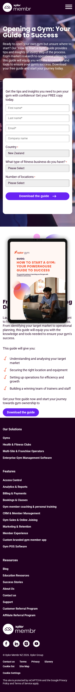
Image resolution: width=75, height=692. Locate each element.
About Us (8, 588)
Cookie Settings (11, 673)
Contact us (9, 595)
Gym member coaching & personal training (30, 506)
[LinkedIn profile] (16, 643)
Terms (23, 661)
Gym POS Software (15, 546)
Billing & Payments (14, 493)
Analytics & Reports (15, 486)
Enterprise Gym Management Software (27, 457)
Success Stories (13, 582)
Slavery (48, 661)
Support (8, 602)
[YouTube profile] (36, 643)
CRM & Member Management (21, 513)
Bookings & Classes (15, 500)
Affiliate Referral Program (19, 615)
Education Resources (16, 575)
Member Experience (15, 533)
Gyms (6, 438)
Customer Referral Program (20, 608)
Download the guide (21, 412)
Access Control (12, 480)
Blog (5, 568)
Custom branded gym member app (24, 540)
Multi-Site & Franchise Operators (23, 451)
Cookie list (8, 666)
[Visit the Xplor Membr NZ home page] (19, 629)
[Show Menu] (68, 7)
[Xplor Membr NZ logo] (17, 7)
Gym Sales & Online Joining (20, 520)
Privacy (35, 661)
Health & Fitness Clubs (17, 444)
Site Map (24, 666)
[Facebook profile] (6, 643)
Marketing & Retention (17, 526)
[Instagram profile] (26, 643)
